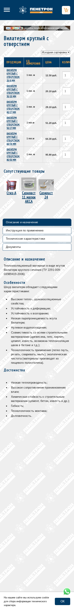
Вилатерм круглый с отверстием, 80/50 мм (13, 154)
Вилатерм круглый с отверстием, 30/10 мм (13, 91)
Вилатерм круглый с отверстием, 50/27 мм (13, 123)
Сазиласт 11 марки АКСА (29, 196)
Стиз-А (11, 192)
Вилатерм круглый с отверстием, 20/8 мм (13, 75)
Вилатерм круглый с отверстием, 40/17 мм (13, 107)
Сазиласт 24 (46, 194)
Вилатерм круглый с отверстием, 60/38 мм (13, 139)
